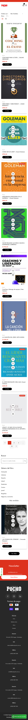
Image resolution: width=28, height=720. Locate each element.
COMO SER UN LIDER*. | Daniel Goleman (13, 152)
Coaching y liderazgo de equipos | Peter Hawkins (13, 290)
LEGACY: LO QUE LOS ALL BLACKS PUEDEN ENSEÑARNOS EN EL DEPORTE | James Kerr (14, 428)
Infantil (3, 481)
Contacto (14, 628)
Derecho (3, 478)
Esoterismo (4, 484)
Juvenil (3, 490)
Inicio (14, 618)
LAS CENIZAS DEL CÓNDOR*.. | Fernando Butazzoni (13, 540)
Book (3, 537)
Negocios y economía (7, 497)
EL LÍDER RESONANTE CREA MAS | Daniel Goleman (13, 382)
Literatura (3, 475)
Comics (3, 487)
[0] (23, 5)
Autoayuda (4, 472)
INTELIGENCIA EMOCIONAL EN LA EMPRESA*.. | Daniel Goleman (12, 197)
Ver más (7, 64)
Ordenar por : (4, 14)
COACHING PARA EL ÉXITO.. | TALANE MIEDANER (13, 58)
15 (11, 446)
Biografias (3, 493)
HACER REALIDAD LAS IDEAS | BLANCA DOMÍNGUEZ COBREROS (13, 243)
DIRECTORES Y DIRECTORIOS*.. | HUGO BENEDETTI (13, 104)
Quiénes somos (14, 622)
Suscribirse (14, 577)
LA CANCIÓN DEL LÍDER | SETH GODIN (13, 337)
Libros (14, 625)
